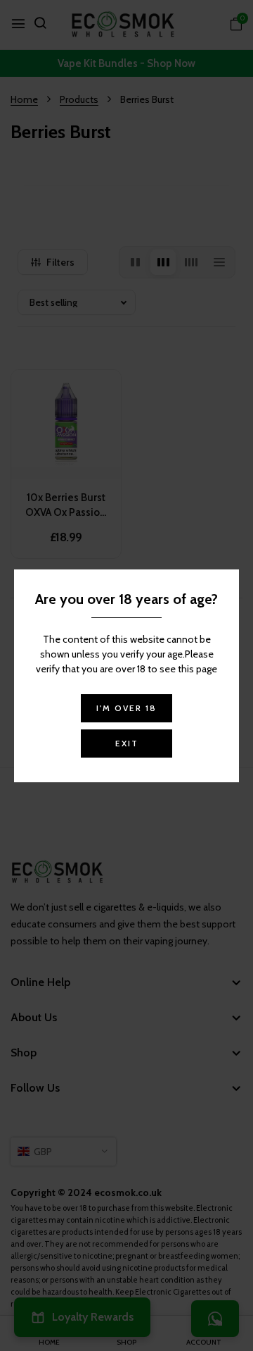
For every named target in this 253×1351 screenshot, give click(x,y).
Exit (126, 743)
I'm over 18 (126, 708)
